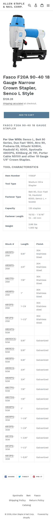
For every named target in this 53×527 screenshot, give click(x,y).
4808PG (9, 407)
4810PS (9, 304)
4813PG (9, 455)
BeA (28, 495)
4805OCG (10, 338)
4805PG (9, 358)
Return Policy (36, 500)
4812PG (9, 446)
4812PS (9, 317)
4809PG (9, 416)
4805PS (9, 252)
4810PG (9, 426)
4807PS (9, 278)
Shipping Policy (17, 500)
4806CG (9, 368)
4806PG (9, 377)
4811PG (9, 436)
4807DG (9, 397)
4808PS (9, 291)
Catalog (26, 505)
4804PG (9, 329)
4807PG (9, 387)
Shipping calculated (13, 103)
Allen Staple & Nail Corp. (14, 5)
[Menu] (48, 5)
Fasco (37, 495)
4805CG (9, 348)
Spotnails (18, 495)
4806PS (9, 265)
